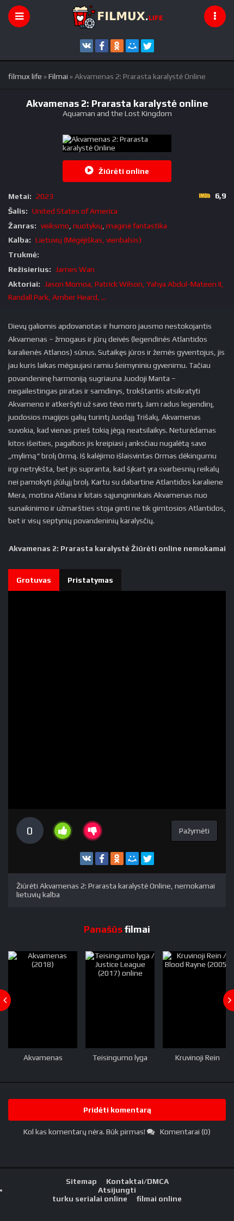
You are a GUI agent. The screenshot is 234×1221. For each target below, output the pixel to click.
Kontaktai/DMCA (137, 1181)
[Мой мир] (132, 45)
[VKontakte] (86, 45)
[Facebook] (101, 45)
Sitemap (81, 1181)
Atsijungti (117, 1190)
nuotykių (87, 225)
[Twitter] (147, 45)
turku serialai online (89, 1198)
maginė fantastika (136, 225)
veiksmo (55, 225)
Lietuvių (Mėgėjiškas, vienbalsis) (88, 239)
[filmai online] (117, 16)
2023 (44, 196)
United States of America (75, 211)
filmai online (159, 1198)
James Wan (75, 269)
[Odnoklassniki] (117, 45)
